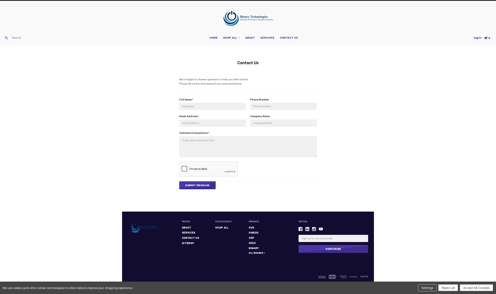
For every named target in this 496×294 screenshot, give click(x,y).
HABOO (253, 232)
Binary (254, 248)
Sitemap (188, 243)
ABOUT (250, 37)
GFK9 (252, 243)
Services (267, 37)
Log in (477, 37)
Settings (427, 288)
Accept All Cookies (476, 288)
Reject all (448, 288)
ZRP (251, 237)
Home (214, 37)
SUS (251, 227)
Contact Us (289, 37)
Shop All (230, 37)
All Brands (256, 253)
